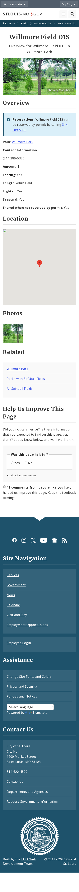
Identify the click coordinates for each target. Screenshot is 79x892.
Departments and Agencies (27, 792)
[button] (39, 263)
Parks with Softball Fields (26, 379)
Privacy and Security (22, 686)
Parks (24, 23)
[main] (39, 268)
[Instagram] (23, 540)
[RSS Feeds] (64, 540)
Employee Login (19, 643)
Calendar (13, 605)
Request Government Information (32, 801)
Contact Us (15, 781)
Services (13, 575)
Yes (17, 463)
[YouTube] (43, 540)
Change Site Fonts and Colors (29, 676)
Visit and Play (17, 615)
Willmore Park (66, 23)
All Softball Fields (20, 388)
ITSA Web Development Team (19, 861)
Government (16, 585)
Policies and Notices (22, 696)
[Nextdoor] (55, 540)
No (30, 463)
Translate (39, 712)
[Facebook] (14, 540)
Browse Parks (42, 23)
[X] (33, 540)
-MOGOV (22, 14)
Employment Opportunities (27, 625)
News (11, 595)
